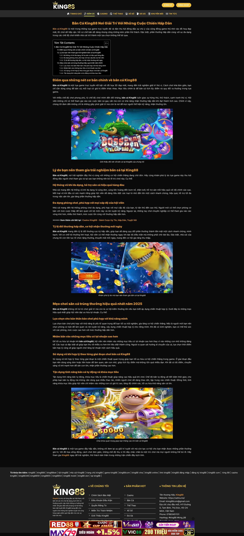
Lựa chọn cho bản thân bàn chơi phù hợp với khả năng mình (85, 66)
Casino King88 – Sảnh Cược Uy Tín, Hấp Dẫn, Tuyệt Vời (109, 220)
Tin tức (173, 14)
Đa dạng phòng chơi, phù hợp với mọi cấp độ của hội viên (84, 58)
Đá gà (143, 14)
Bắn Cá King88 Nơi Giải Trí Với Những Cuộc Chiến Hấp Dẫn (82, 47)
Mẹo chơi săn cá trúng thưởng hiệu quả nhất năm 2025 (81, 63)
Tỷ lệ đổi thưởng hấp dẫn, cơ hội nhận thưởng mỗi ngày (83, 60)
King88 (180, 494)
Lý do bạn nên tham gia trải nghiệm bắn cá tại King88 (80, 53)
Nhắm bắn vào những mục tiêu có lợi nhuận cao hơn (82, 68)
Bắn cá (91, 14)
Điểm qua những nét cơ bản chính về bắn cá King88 (79, 50)
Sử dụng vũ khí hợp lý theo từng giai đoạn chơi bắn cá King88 (85, 71)
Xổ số (131, 14)
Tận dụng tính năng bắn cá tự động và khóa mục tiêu (82, 73)
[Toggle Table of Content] (105, 43)
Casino (104, 14)
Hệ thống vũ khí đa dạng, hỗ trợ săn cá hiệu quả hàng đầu (83, 55)
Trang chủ (76, 14)
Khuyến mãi (157, 14)
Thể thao (118, 14)
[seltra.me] (65, 5)
